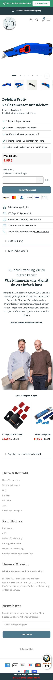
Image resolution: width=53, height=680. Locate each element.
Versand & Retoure (11, 485)
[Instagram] (11, 595)
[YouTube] (27, 595)
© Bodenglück (26, 649)
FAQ (4, 490)
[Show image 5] (31, 75)
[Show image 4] (26, 75)
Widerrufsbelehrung (12, 538)
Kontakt (6, 495)
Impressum (7, 528)
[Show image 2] (18, 75)
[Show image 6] (35, 75)
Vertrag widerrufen (11, 543)
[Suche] (37, 19)
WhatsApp (7, 500)
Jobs (4, 505)
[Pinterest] (19, 595)
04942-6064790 (41, 231)
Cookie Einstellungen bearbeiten (17, 553)
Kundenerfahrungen (12, 510)
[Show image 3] (22, 75)
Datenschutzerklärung (12, 548)
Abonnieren (26, 634)
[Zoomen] (47, 75)
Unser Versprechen (11, 480)
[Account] (31, 19)
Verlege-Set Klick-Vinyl (12, 435)
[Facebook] (4, 595)
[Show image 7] (39, 75)
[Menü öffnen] (48, 19)
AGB (4, 533)
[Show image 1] (14, 75)
